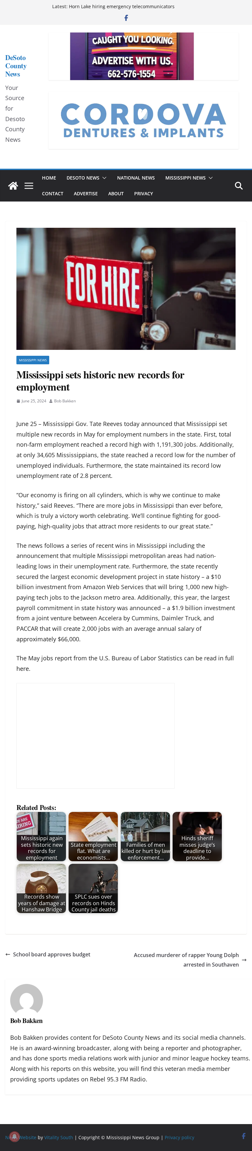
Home (49, 178)
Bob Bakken (65, 401)
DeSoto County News (16, 66)
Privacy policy (179, 1137)
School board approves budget (52, 954)
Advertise (86, 193)
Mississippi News (185, 178)
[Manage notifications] (14, 1136)
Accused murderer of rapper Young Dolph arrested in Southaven (186, 959)
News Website (20, 1137)
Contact (52, 193)
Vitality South (58, 1137)
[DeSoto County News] (13, 186)
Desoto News (83, 178)
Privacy (143, 193)
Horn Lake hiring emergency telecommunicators (122, 6)
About (116, 193)
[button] (103, 177)
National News (136, 178)
